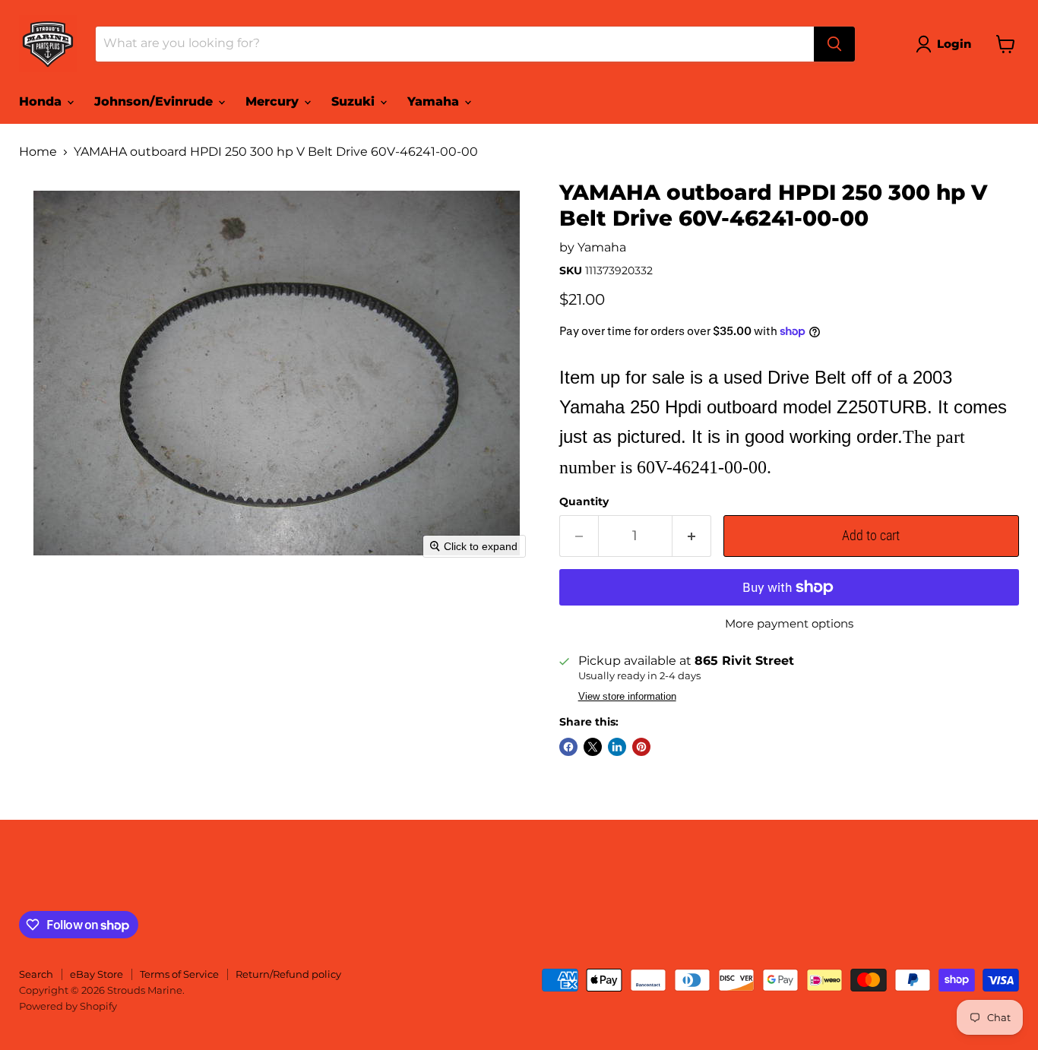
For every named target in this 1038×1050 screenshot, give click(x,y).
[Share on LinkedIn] (617, 747)
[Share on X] (593, 747)
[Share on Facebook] (568, 747)
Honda (42, 101)
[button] (946, 44)
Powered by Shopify (68, 1006)
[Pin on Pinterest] (641, 747)
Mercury (273, 101)
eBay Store (96, 974)
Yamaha (435, 101)
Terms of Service (179, 974)
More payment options (789, 623)
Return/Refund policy (288, 974)
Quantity (584, 501)
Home (38, 152)
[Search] (834, 44)
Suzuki (354, 101)
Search (36, 974)
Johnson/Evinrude (155, 101)
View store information (627, 696)
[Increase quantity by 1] (691, 536)
